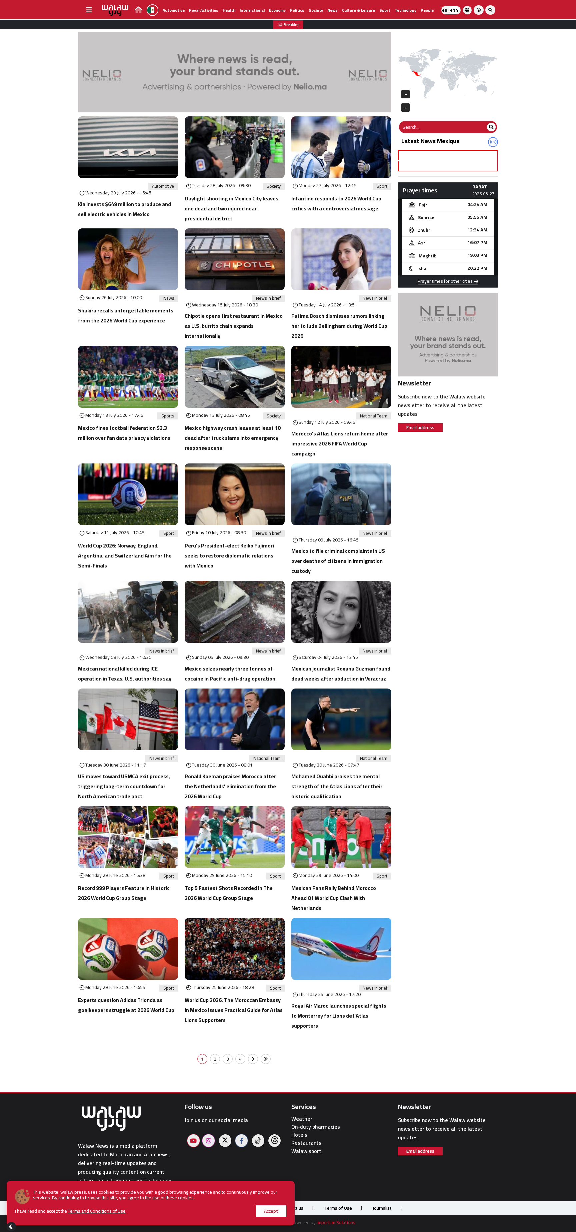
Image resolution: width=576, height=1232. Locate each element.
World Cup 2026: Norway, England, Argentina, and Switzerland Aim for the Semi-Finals (125, 555)
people (427, 10)
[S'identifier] (479, 10)
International (252, 10)
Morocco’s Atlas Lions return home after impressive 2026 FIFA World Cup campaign (339, 443)
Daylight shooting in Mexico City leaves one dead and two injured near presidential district (231, 208)
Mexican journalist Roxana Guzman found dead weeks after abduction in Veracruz (340, 674)
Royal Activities (203, 10)
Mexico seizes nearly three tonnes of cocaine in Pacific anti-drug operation (230, 674)
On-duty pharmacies (315, 1127)
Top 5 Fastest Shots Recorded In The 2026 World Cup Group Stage (229, 893)
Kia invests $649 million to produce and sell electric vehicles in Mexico (124, 209)
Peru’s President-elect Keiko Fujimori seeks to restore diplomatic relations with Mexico (229, 555)
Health (229, 10)
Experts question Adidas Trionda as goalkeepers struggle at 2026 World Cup (126, 1005)
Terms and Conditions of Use (97, 1211)
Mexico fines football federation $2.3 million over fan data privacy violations (124, 433)
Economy (277, 10)
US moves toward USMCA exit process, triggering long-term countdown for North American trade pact (124, 786)
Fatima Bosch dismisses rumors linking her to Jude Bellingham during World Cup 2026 (339, 326)
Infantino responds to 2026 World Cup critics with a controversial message (336, 203)
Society (316, 10)
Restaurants (306, 1143)
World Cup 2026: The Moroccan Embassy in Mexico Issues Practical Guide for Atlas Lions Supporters (234, 1010)
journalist (382, 1208)
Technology (405, 10)
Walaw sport (306, 1151)
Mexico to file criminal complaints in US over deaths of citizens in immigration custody (338, 561)
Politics (297, 10)
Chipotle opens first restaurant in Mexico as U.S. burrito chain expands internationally (234, 326)
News (332, 10)
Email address (420, 427)
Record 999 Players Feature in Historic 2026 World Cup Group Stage (124, 893)
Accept (271, 1211)
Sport (384, 10)
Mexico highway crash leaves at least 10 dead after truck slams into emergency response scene (233, 438)
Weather (301, 1119)
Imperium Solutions (336, 1222)
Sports (167, 416)
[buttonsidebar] (89, 10)
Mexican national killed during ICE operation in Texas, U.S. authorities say (124, 674)
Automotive (174, 10)
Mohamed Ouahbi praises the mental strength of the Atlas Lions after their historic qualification (336, 786)
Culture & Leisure (358, 10)
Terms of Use (338, 1208)
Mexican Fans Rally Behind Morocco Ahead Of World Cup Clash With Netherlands (333, 898)
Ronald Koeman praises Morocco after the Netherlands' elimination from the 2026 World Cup (230, 786)
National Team (373, 416)
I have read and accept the (70, 1211)
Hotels (299, 1135)
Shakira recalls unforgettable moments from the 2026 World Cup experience (125, 315)
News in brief (268, 298)
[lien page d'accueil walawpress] (138, 11)
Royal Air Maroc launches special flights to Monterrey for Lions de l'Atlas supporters (338, 1016)
